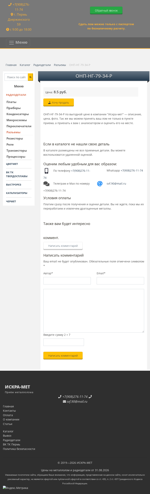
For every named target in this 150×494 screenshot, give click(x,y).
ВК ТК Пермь (11, 444)
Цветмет (12, 164)
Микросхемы (16, 120)
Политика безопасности (19, 449)
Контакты (9, 410)
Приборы (13, 108)
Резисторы (14, 138)
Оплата (8, 415)
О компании (11, 419)
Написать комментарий (63, 246)
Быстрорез (13, 184)
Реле (10, 144)
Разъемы (13, 132)
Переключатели (18, 126)
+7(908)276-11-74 (132, 170)
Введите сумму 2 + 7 (56, 335)
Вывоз (7, 435)
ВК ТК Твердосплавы (17, 174)
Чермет (11, 201)
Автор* (48, 273)
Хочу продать (60, 102)
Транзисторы (16, 150)
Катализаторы (16, 193)
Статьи (7, 424)
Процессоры (15, 156)
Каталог (8, 431)
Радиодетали (16, 95)
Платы (11, 102)
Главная (8, 406)
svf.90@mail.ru (116, 183)
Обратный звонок (106, 10)
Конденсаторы (17, 114)
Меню (21, 42)
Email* (101, 273)
